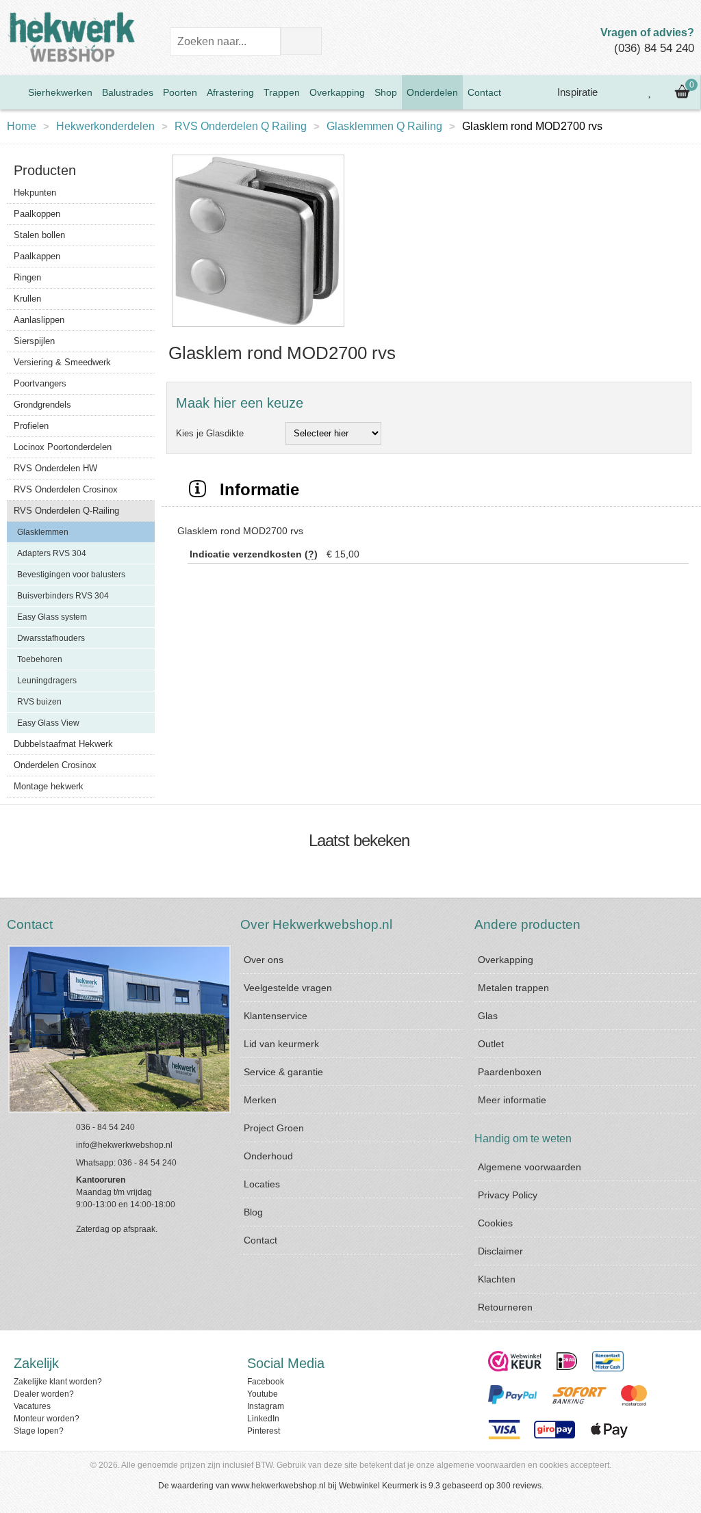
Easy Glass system (52, 617)
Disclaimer (500, 1251)
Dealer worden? (44, 1394)
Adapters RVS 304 (51, 553)
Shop (385, 92)
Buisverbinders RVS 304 (63, 596)
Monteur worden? (46, 1418)
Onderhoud (268, 1155)
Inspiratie (576, 92)
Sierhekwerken (60, 92)
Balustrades (127, 92)
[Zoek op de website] (301, 41)
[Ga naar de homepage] (11, 92)
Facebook (265, 1381)
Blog (253, 1212)
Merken (260, 1099)
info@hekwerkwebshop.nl (124, 1145)
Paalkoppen (37, 214)
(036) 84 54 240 (654, 48)
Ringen (27, 277)
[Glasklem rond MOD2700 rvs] (258, 327)
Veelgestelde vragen (288, 987)
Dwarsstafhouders (51, 638)
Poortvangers (40, 383)
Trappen (282, 92)
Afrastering (230, 92)
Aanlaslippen (39, 320)
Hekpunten (35, 192)
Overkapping (337, 92)
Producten (45, 170)
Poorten (180, 92)
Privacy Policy (507, 1194)
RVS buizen (39, 702)
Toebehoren (39, 659)
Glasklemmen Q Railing (384, 126)
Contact (484, 92)
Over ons (263, 959)
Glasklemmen (42, 532)
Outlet (491, 1043)
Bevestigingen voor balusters (71, 574)
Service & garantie (283, 1071)
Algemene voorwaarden (529, 1166)
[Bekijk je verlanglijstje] (650, 92)
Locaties (262, 1184)
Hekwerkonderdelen (105, 126)
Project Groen (274, 1127)
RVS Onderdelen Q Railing (241, 126)
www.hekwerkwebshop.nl (278, 1485)
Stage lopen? (39, 1431)
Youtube (262, 1394)
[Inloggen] (619, 92)
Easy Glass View (48, 723)
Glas (488, 1015)
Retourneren (505, 1307)
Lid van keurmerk (281, 1043)
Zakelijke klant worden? (58, 1381)
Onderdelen (432, 92)
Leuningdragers (47, 680)
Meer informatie (512, 1099)
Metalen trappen (513, 987)
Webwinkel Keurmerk (378, 1485)
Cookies (495, 1223)
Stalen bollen (39, 235)
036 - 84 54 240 (105, 1127)
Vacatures (32, 1406)
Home (21, 126)
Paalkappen (37, 256)
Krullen (27, 298)
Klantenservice (275, 1015)
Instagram (265, 1406)
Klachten (496, 1279)
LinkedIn (263, 1418)
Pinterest (263, 1431)
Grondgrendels (42, 404)
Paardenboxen (509, 1071)
